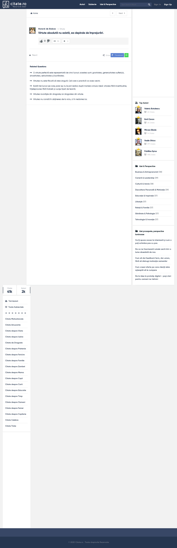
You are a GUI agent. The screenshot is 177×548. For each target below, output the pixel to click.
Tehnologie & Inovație (144, 220)
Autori (82, 4)
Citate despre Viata (14, 331)
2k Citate (150, 112)
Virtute (62, 29)
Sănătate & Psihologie (145, 214)
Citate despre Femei (14, 408)
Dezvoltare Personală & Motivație (150, 190)
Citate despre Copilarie (15, 414)
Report (34, 55)
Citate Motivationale (14, 319)
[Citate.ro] (17, 4)
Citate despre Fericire (15, 355)
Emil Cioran (149, 119)
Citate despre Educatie (15, 390)
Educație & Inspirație (144, 196)
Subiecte (92, 4)
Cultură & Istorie (142, 184)
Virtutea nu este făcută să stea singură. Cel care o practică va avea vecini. (66, 81)
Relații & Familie (142, 208)
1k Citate (150, 133)
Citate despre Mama (14, 372)
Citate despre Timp (14, 396)
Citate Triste (10, 426)
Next (121, 13)
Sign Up (168, 5)
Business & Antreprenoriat (146, 172)
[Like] (41, 41)
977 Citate (151, 144)
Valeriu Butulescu (152, 109)
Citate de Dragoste (14, 343)
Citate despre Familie (14, 361)
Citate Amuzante (12, 325)
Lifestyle (138, 202)
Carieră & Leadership (144, 178)
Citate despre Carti (14, 384)
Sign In (157, 5)
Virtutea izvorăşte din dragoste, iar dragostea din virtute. (58, 94)
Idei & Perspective (108, 4)
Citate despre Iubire (14, 337)
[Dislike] (48, 41)
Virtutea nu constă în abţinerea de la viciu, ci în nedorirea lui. (60, 99)
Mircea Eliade (150, 130)
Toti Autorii (13, 301)
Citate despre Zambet (15, 367)
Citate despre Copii (14, 378)
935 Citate (151, 155)
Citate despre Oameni (15, 402)
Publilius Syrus (150, 151)
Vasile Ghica (149, 141)
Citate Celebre (11, 420)
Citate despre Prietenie (15, 349)
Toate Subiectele (16, 307)
